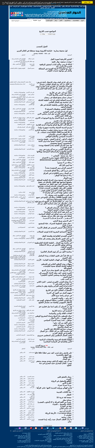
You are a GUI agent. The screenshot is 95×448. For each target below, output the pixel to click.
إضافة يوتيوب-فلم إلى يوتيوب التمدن (22, 435)
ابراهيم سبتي (31, 380)
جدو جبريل (31, 285)
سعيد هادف (31, 272)
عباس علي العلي (30, 117)
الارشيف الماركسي (20, 322)
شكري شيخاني (30, 297)
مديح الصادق (31, 401)
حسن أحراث (31, 283)
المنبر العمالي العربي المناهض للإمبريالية (31, 253)
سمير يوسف (31, 140)
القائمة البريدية (48, 439)
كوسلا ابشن (31, 111)
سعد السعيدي (31, 120)
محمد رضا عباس (30, 113)
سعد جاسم (31, 356)
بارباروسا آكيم (31, 270)
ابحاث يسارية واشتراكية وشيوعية (17, 84)
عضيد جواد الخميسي (32, 290)
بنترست (39, 428)
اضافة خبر (28, 434)
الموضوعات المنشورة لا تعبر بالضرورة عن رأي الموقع (81, 445)
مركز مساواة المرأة (68, 434)
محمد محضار (31, 406)
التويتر (73, 428)
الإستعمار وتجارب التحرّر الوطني (17, 82)
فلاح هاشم (31, 255)
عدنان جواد (31, 211)
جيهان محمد (31, 382)
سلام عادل (31, 172)
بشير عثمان (31, 341)
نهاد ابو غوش (31, 209)
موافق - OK (87, 2)
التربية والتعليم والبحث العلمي (18, 276)
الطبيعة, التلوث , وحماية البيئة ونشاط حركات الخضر (18, 165)
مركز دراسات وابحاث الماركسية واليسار (63, 433)
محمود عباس (31, 281)
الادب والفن (22, 352)
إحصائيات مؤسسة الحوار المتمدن (86, 438)
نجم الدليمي (31, 129)
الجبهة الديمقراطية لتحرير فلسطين (30, 201)
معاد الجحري (31, 231)
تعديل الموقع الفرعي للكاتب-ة (23, 440)
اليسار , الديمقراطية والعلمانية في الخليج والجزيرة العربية (18, 221)
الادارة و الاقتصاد (21, 124)
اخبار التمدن (48, 433)
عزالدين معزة (31, 94)
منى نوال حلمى (30, 403)
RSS (63, 428)
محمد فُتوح (31, 248)
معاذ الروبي (31, 306)
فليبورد (28, 428)
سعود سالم (31, 162)
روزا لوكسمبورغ (30, 335)
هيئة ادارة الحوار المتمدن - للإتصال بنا (85, 436)
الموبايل (23, 428)
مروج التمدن (40, 346)
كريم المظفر (31, 324)
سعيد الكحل (31, 175)
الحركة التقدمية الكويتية (31, 180)
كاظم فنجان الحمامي (32, 320)
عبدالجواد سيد (31, 313)
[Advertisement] (48, 39)
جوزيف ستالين (30, 322)
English (49, 441)
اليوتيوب (68, 428)
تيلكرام (45, 428)
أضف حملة (28, 439)
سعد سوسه (31, 276)
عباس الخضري (30, 399)
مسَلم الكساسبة (30, 149)
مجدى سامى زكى (30, 97)
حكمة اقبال (31, 328)
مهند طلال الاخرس (30, 61)
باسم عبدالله (31, 58)
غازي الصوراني (30, 242)
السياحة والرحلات (21, 127)
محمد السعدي (31, 317)
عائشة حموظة (31, 263)
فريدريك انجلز (31, 339)
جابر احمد (32, 387)
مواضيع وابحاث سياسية (19, 92)
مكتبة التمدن (69, 443)
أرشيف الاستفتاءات (47, 436)
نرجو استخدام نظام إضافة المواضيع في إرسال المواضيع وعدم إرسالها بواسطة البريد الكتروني (73, 446)
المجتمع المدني (21, 227)
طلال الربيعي (31, 108)
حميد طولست (31, 99)
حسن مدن (32, 220)
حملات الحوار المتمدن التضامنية (44, 434)
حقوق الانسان (22, 157)
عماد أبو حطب (31, 378)
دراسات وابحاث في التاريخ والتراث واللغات (19, 118)
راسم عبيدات (31, 194)
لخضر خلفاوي (31, 412)
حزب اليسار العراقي (32, 84)
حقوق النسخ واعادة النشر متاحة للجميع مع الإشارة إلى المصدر (38, 445)
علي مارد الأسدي (30, 92)
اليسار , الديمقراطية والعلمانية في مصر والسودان (18, 97)
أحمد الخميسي (30, 217)
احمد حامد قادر (30, 207)
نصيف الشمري (30, 376)
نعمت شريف (31, 410)
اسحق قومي (31, 197)
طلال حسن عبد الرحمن (31, 395)
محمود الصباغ (31, 68)
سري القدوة (31, 315)
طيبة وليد (32, 122)
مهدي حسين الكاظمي (32, 136)
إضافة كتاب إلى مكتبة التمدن (24, 436)
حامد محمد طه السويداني (31, 168)
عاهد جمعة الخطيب (32, 64)
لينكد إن (50, 428)
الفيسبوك (79, 428)
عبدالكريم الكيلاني (30, 414)
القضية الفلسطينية (20, 209)
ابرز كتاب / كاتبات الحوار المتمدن (86, 440)
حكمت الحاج (31, 358)
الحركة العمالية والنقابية (19, 99)
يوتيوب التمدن (69, 441)
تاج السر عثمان (30, 157)
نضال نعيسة (28, 82)
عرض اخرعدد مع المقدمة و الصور (86, 435)
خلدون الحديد (31, 259)
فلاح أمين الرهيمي (30, 238)
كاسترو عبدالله (30, 265)
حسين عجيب (31, 138)
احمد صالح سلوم (30, 186)
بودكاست (16, 428)
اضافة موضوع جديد (26, 433)
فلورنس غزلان (31, 155)
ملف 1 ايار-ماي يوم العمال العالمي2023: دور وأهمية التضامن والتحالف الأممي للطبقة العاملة (17, 257)
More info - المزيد (56, 3)
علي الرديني (31, 159)
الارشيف (49, 435)
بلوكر (33, 428)
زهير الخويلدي (31, 292)
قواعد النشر (90, 439)
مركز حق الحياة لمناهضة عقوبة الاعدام (64, 438)
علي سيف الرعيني (30, 278)
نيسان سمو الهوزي (32, 193)
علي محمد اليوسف (32, 236)
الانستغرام (57, 428)
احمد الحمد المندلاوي (32, 397)
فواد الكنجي (31, 104)
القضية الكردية (21, 281)
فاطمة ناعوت (31, 227)
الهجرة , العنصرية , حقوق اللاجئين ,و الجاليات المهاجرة (17, 273)
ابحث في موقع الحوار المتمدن (23, 441)
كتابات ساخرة (22, 136)
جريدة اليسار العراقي (32, 361)
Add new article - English (24, 438)
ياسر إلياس (31, 170)
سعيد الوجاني (31, 213)
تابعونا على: (86, 428)
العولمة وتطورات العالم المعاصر (17, 68)
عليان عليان (31, 300)
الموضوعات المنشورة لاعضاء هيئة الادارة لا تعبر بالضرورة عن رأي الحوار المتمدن (34, 446)
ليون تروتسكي (31, 326)
